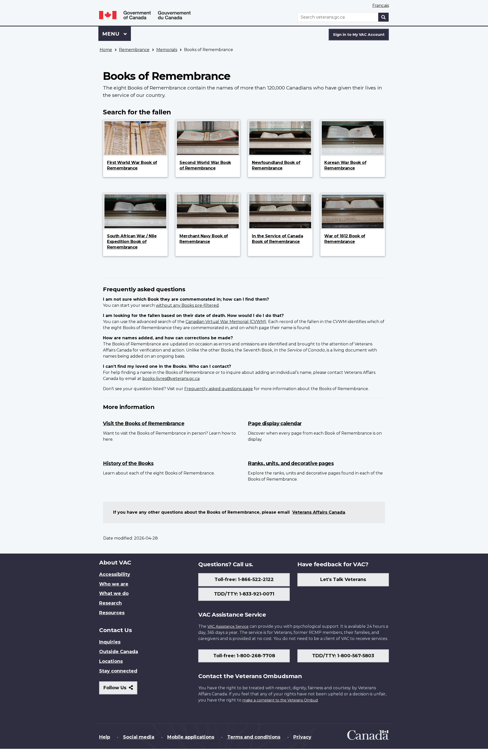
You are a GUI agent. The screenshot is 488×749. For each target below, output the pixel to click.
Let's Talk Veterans (343, 579)
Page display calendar (275, 423)
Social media (138, 737)
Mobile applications (190, 737)
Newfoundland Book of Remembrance (276, 165)
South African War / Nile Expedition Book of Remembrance (132, 242)
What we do (114, 593)
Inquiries (109, 642)
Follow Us (120, 690)
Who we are (113, 584)
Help (104, 737)
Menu (111, 34)
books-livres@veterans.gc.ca (171, 378)
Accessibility (114, 574)
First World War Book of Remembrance (132, 165)
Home (106, 49)
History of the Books (128, 463)
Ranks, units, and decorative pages (291, 463)
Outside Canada (118, 651)
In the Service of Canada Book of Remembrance (277, 239)
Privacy (302, 737)
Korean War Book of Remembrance (345, 165)
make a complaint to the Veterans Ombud (280, 700)
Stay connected (118, 671)
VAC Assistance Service (228, 626)
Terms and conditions (253, 737)
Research (110, 603)
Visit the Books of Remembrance (143, 423)
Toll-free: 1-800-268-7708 (244, 656)
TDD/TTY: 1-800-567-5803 (343, 656)
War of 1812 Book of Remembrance (344, 239)
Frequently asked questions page (218, 388)
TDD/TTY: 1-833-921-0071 (244, 594)
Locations (111, 661)
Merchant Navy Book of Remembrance (203, 239)
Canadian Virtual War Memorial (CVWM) (226, 321)
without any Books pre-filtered (187, 305)
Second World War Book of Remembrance (205, 165)
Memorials (166, 49)
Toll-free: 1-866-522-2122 (244, 579)
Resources (112, 613)
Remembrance (134, 49)
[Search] (383, 17)
